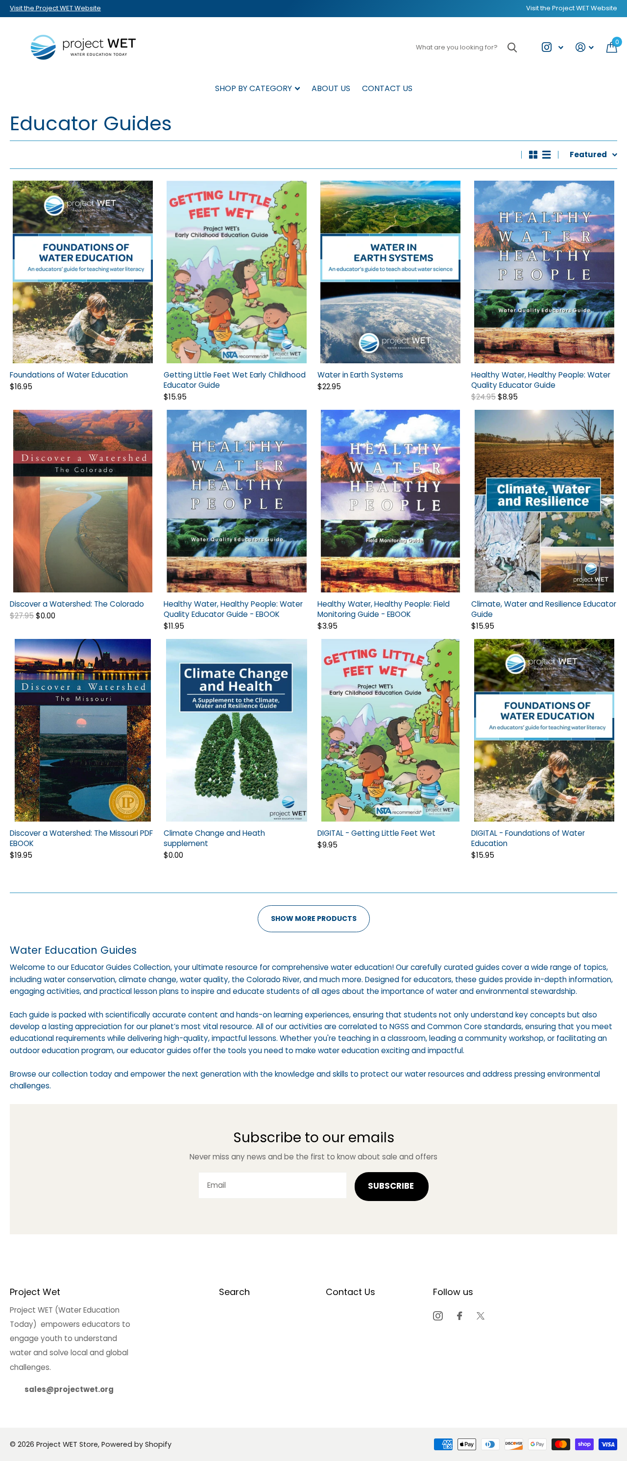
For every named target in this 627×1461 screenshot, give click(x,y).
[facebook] (459, 1316)
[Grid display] (533, 154)
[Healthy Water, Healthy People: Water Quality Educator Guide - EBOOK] (237, 501)
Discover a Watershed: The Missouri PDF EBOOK (81, 838)
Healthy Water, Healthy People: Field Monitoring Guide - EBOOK (383, 609)
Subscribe (392, 1186)
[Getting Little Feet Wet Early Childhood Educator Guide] (237, 272)
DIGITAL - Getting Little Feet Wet (376, 833)
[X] (480, 1316)
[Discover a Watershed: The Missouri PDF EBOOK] (83, 730)
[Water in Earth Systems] (390, 272)
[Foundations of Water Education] (83, 272)
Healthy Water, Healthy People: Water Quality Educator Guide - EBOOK (233, 609)
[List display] (546, 154)
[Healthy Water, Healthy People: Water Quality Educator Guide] (544, 272)
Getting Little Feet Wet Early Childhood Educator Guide (235, 380)
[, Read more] (552, 47)
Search (234, 1292)
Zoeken (512, 47)
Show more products (314, 918)
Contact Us (387, 88)
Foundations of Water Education (69, 375)
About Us (331, 88)
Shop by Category (253, 88)
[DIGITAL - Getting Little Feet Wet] (390, 730)
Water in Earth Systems (360, 375)
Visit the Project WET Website (55, 8)
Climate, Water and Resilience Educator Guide (543, 609)
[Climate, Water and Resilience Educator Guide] (544, 501)
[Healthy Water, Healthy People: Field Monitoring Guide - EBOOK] (390, 501)
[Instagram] (437, 1315)
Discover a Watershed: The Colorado (77, 604)
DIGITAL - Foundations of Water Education (528, 838)
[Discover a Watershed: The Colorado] (83, 501)
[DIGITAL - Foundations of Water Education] (544, 730)
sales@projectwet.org (69, 1389)
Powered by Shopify (136, 1444)
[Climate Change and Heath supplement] (237, 730)
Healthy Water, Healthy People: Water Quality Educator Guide (540, 380)
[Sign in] (585, 47)
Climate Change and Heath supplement (214, 838)
